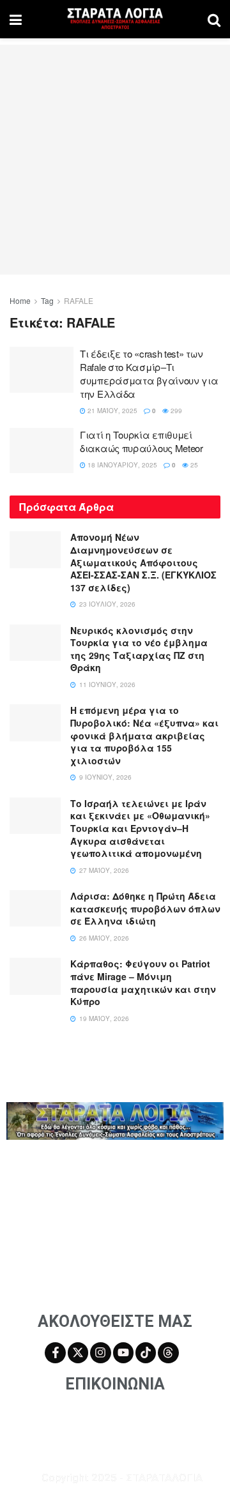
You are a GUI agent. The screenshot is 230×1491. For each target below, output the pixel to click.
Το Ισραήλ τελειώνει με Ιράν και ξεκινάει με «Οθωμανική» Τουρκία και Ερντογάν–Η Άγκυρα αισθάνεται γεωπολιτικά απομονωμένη (140, 828)
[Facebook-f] (55, 1352)
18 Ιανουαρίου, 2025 (121, 464)
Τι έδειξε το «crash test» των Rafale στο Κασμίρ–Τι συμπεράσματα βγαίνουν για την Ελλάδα (149, 373)
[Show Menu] (16, 19)
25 (193, 464)
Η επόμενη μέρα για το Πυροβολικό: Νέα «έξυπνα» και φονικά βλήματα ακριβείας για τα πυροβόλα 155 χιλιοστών (144, 735)
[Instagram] (100, 1352)
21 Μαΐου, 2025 (111, 410)
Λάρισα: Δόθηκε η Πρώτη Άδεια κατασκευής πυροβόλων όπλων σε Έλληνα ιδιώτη (145, 908)
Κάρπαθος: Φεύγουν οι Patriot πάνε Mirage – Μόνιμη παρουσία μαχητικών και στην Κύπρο (143, 982)
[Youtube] (123, 1352)
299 (175, 410)
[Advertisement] (115, 160)
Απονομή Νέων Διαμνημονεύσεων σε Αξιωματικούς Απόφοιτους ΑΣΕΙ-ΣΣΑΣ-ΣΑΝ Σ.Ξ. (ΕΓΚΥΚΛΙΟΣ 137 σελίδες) (143, 562)
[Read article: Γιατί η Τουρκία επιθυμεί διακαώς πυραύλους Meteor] (41, 451)
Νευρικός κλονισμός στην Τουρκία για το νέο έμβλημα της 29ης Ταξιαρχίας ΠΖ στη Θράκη (139, 649)
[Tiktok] (145, 1352)
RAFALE (78, 300)
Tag (47, 300)
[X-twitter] (78, 1352)
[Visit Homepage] (115, 19)
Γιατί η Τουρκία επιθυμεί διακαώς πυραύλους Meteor (141, 441)
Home (20, 300)
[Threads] (168, 1352)
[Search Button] (214, 19)
